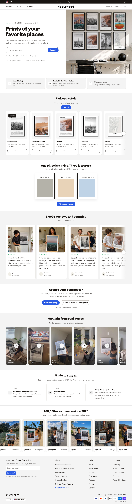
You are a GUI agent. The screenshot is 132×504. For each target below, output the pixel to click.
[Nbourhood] (66, 6)
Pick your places (66, 204)
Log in (124, 1)
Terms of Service (112, 495)
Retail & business (119, 480)
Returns (92, 480)
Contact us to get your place (75, 302)
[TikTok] (7, 495)
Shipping (92, 472)
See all (66, 107)
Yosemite (33, 56)
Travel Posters (61, 476)
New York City (14, 56)
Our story (116, 464)
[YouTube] (18, 495)
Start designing (50, 302)
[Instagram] (10, 495)
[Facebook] (12, 495)
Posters (9, 6)
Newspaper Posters (63, 464)
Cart (124, 6)
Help (117, 6)
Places (91, 484)
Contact (92, 488)
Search (109, 6)
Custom (20, 6)
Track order (93, 468)
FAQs (91, 464)
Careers (116, 476)
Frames (30, 6)
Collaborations (118, 472)
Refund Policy (102, 495)
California (24, 56)
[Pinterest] (15, 495)
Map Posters (60, 472)
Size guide (93, 476)
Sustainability (118, 468)
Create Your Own (62, 488)
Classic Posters (61, 480)
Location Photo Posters (64, 468)
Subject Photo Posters (64, 484)
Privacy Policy (122, 495)
